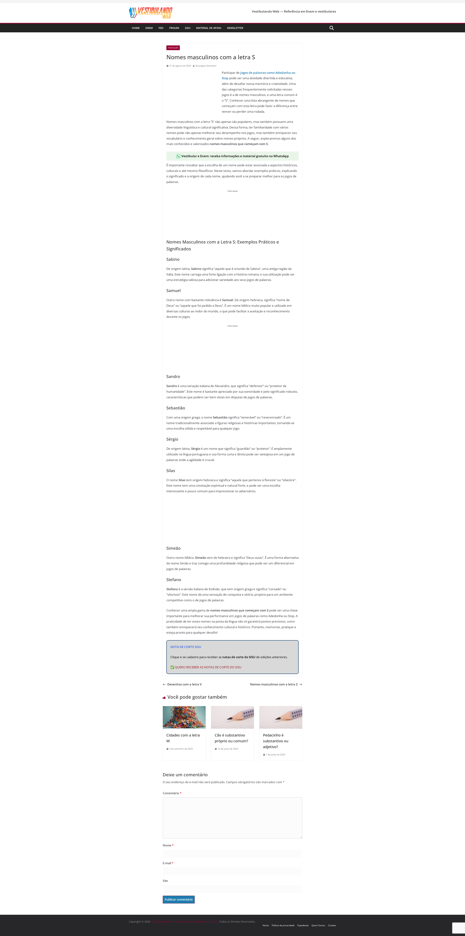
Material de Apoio (208, 28)
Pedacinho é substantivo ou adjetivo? (275, 741)
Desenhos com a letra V (184, 684)
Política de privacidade (283, 925)
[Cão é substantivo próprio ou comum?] (232, 709)
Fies (161, 28)
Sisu (187, 28)
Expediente (303, 925)
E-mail (168, 863)
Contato (332, 925)
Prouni (174, 28)
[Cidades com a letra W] (184, 709)
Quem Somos (318, 925)
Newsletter (235, 28)
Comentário (172, 793)
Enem (149, 28)
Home (136, 28)
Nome (168, 845)
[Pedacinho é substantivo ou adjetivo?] (280, 709)
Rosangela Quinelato (205, 65)
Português (173, 48)
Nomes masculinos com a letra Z (274, 684)
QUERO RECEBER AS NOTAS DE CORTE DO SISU (208, 667)
